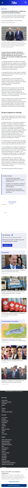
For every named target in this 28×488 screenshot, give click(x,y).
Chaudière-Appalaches (7, 444)
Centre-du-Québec (6, 443)
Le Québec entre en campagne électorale (12, 360)
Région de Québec (6, 460)
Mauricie (3, 451)
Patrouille (4, 425)
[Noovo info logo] (14, 2)
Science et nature (5, 429)
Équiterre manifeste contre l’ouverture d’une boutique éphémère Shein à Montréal (12, 292)
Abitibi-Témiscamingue (7, 439)
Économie (4, 419)
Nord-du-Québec (5, 452)
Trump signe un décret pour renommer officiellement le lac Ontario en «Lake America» (13, 340)
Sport (3, 432)
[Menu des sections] (2, 2)
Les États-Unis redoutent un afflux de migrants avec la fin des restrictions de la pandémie (15, 185)
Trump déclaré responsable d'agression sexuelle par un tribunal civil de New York (15, 180)
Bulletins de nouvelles (6, 401)
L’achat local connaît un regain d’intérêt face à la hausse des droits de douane (13, 314)
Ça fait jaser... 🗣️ (8, 235)
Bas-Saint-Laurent (6, 441)
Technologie (4, 433)
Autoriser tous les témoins (14, 485)
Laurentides (4, 456)
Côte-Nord (4, 454)
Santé (3, 427)
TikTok (3, 410)
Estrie (3, 446)
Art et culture (4, 417)
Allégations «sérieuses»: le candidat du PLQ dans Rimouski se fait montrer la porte (12, 381)
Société (3, 430)
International (4, 422)
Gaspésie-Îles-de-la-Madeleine (8, 462)
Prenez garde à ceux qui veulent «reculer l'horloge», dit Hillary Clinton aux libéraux (15, 191)
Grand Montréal (5, 447)
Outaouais (4, 459)
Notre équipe (4, 400)
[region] (14, 478)
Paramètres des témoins (7, 411)
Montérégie (4, 457)
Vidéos (3, 405)
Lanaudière (4, 449)
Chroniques (4, 403)
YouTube (3, 408)
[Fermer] (26, 469)
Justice (3, 424)
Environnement (5, 420)
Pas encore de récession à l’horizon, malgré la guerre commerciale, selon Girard (13, 271)
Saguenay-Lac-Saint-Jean (7, 464)
